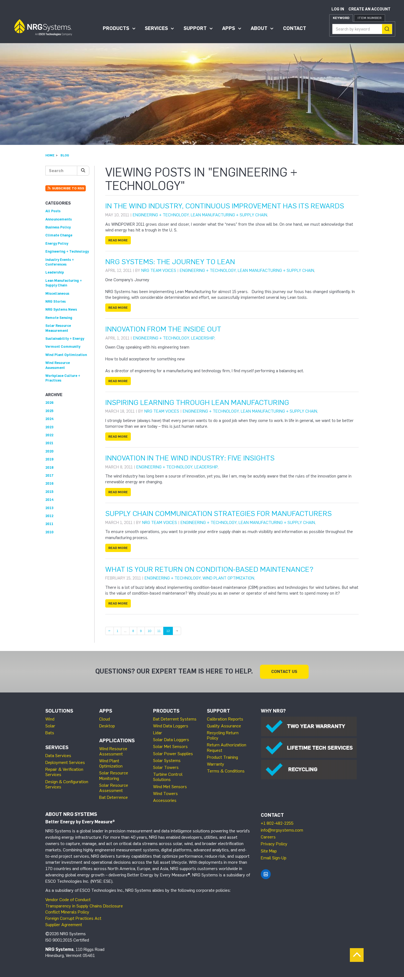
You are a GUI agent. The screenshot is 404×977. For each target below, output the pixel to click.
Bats (49, 732)
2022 (49, 435)
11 (160, 631)
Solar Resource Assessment (113, 788)
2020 (49, 451)
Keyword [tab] (341, 18)
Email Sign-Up (273, 857)
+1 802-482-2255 (277, 823)
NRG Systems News (61, 309)
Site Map (269, 851)
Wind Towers (165, 793)
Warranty (215, 764)
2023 (49, 427)
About (259, 28)
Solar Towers (166, 767)
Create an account (369, 9)
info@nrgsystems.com (282, 830)
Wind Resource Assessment (113, 751)
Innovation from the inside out (163, 329)
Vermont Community (62, 346)
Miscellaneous (57, 293)
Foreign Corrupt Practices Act (73, 918)
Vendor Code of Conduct (68, 899)
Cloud (104, 719)
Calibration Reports (225, 719)
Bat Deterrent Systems (175, 719)
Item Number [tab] (369, 18)
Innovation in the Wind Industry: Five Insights (190, 458)
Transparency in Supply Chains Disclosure (84, 906)
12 (168, 631)
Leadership (202, 338)
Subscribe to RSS (67, 188)
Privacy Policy (274, 843)
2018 (49, 467)
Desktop (107, 725)
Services (156, 28)
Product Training (222, 757)
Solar (50, 725)
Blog (64, 155)
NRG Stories (55, 301)
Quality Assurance (224, 725)
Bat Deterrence (113, 797)
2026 (49, 403)
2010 (49, 532)
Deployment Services (65, 762)
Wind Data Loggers (170, 725)
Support (195, 28)
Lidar (157, 732)
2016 (49, 483)
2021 (49, 443)
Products (116, 28)
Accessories (164, 800)
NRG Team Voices (158, 270)
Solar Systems (167, 760)
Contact (294, 28)
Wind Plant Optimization (228, 578)
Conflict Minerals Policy (67, 912)
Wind (49, 719)
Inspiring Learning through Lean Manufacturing (197, 402)
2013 (49, 508)
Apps (228, 28)
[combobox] (362, 29)
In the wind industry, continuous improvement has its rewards (224, 206)
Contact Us (284, 671)
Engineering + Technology (161, 214)
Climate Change (58, 235)
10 (150, 631)
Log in (337, 9)
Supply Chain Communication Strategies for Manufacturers (218, 513)
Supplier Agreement (63, 924)
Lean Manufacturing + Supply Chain (229, 214)
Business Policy (58, 227)
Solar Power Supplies (173, 753)
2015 (49, 492)
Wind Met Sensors (170, 786)
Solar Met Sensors (170, 746)
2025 (49, 411)
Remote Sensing (58, 318)
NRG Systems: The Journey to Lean (170, 261)
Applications (117, 741)
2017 (49, 475)
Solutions (59, 711)
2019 (49, 459)
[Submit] (387, 29)
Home (49, 155)
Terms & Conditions (226, 771)
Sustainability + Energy (64, 338)
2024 (49, 419)
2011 (49, 524)
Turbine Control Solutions (167, 777)
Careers (268, 837)
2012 (49, 516)
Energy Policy (56, 243)
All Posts (52, 211)
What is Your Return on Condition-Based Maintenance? (209, 569)
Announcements (58, 219)
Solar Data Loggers (171, 739)
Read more (118, 240)
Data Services (58, 755)
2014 (49, 500)
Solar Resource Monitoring (113, 775)
